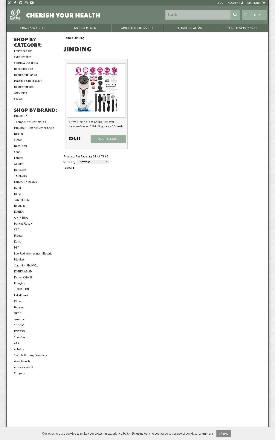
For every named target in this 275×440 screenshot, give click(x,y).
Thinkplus (20, 175)
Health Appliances (242, 28)
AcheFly (19, 349)
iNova (17, 301)
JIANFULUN (21, 289)
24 (94, 156)
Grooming (20, 92)
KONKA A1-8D (23, 271)
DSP (16, 247)
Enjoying (19, 283)
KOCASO (19, 331)
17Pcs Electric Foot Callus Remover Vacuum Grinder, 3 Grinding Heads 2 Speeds (96, 124)
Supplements (85, 28)
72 (102, 156)
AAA (16, 343)
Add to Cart (108, 139)
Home (67, 38)
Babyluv (19, 307)
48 (98, 156)
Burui (17, 187)
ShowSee (19, 337)
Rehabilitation (189, 28)
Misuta (18, 235)
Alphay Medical (23, 367)
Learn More (205, 433)
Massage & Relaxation (28, 80)
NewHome (21, 146)
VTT (16, 229)
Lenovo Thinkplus (25, 181)
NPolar (18, 134)
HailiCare (20, 169)
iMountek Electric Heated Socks (34, 128)
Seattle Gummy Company (30, 355)
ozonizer (19, 319)
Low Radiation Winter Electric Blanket (33, 256)
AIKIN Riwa (21, 217)
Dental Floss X (23, 223)
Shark (17, 152)
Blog (220, 2)
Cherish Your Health (63, 15)
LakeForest (21, 295)
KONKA (19, 211)
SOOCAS (19, 325)
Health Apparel (24, 86)
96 (106, 156)
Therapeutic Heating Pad (30, 122)
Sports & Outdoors (137, 28)
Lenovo (18, 158)
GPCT (17, 313)
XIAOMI (18, 140)
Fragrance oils (33, 28)
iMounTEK (20, 116)
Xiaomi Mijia (21, 199)
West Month (22, 361)
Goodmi (19, 163)
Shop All (256, 15)
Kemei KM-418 (23, 277)
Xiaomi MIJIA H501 (26, 265)
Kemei (18, 241)
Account (234, 2)
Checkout (254, 2)
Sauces (18, 98)
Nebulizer (20, 205)
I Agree (223, 433)
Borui (17, 193)
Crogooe (19, 373)
